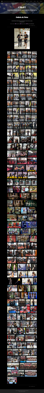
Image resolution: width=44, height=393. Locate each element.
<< (29, 25)
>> (34, 25)
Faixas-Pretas (18, 23)
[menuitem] (24, 1)
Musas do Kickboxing (30, 23)
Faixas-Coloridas (23, 23)
